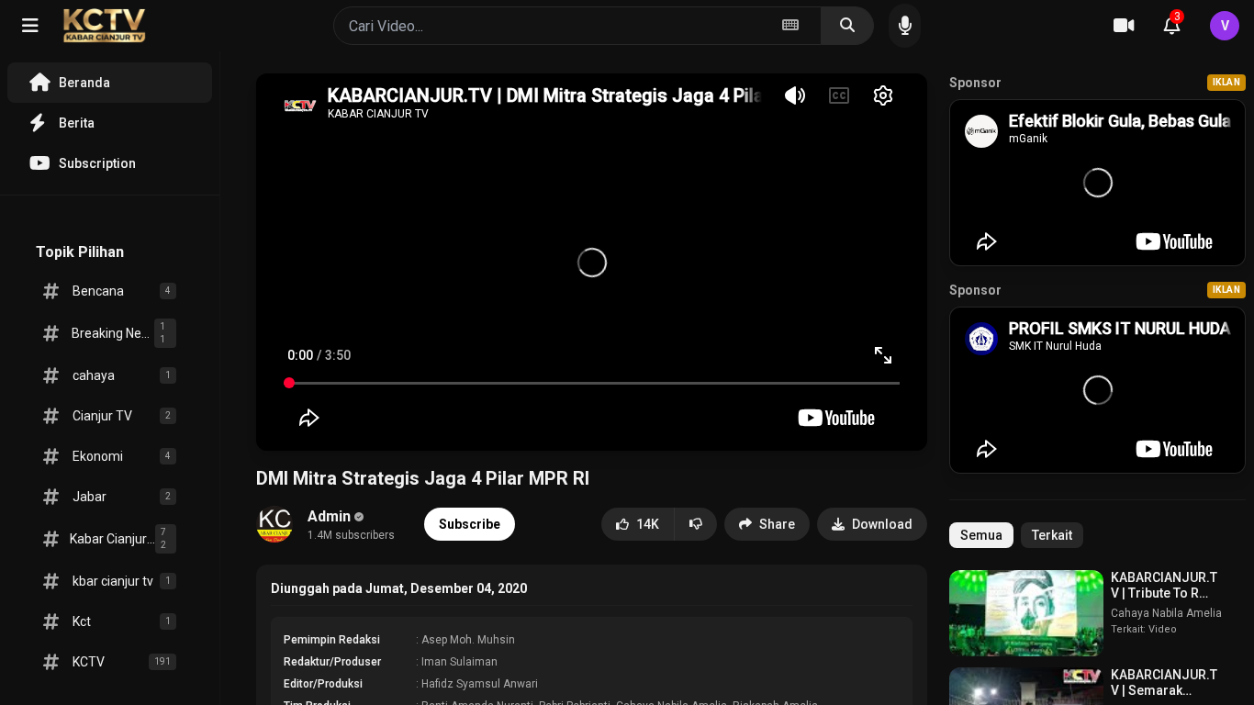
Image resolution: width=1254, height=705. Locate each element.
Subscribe (469, 524)
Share (777, 524)
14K (647, 524)
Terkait (1052, 535)
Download (882, 524)
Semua (981, 535)
